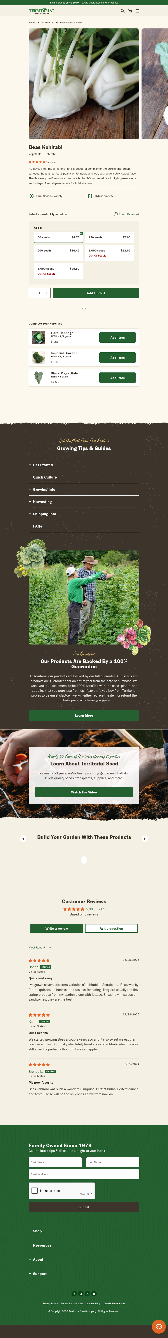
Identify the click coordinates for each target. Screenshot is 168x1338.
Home (32, 22)
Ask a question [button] (111, 928)
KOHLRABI (48, 22)
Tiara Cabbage (62, 333)
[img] (39, 960)
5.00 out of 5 (95, 909)
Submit (84, 1207)
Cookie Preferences (114, 1303)
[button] (37, 162)
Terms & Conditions (72, 1303)
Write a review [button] (57, 928)
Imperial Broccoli (64, 353)
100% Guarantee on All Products (99, 2)
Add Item (117, 337)
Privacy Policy (50, 1303)
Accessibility (93, 1303)
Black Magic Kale (64, 373)
